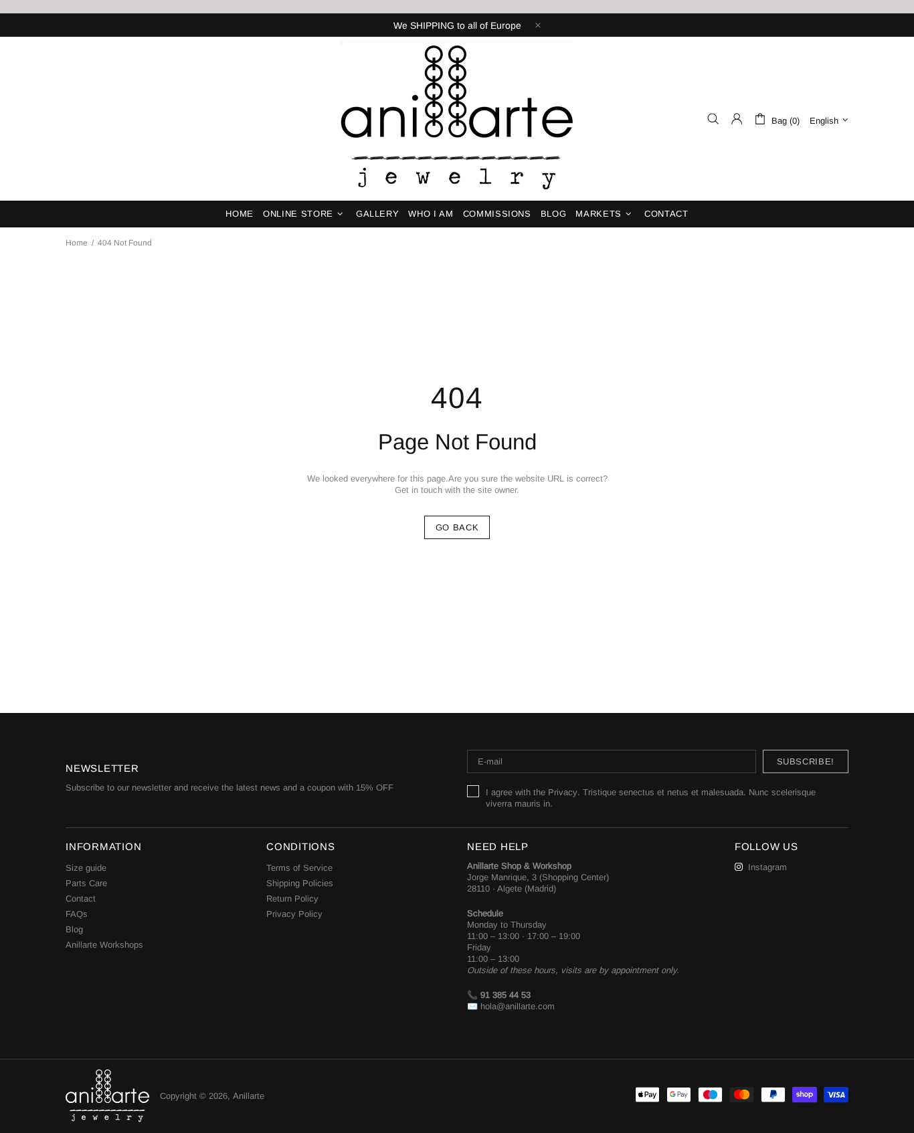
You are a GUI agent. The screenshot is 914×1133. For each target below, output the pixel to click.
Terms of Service (299, 868)
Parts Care (86, 883)
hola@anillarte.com (517, 1006)
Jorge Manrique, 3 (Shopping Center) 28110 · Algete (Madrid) (538, 883)
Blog (74, 929)
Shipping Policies (299, 883)
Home (77, 242)
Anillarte (457, 119)
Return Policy (292, 899)
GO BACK (457, 527)
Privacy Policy (294, 914)
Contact (81, 899)
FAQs (77, 914)
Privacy (562, 792)
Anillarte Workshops (104, 945)
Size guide (86, 868)
